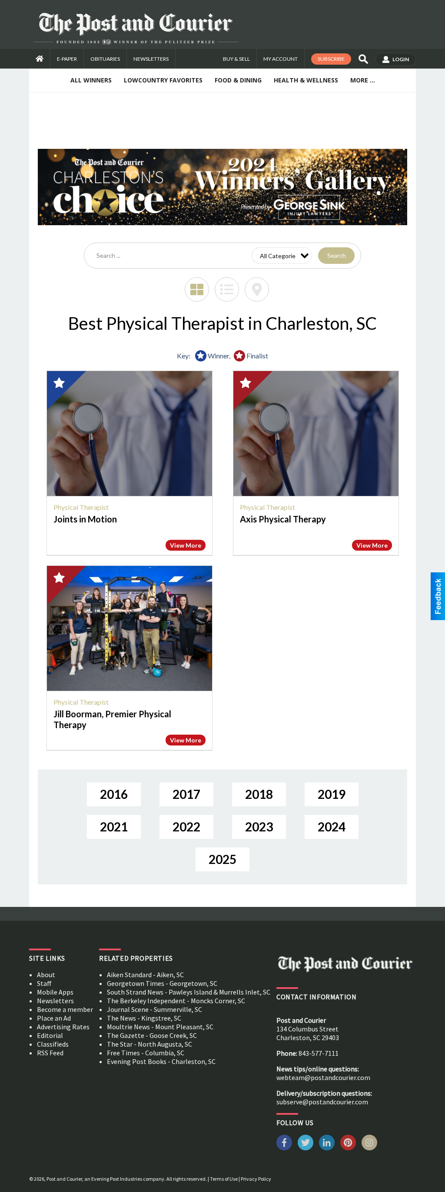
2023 (259, 826)
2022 (186, 826)
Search (336, 255)
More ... (362, 80)
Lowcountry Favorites (163, 80)
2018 (259, 794)
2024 (331, 826)
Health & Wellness (306, 80)
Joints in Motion (85, 519)
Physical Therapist (81, 507)
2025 (222, 859)
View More (185, 545)
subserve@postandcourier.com (322, 1101)
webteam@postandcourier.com (323, 1077)
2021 (114, 826)
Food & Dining (238, 80)
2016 (114, 794)
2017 (186, 794)
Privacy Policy (256, 1179)
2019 (331, 794)
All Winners (91, 80)
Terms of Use (224, 1179)
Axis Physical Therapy (283, 519)
